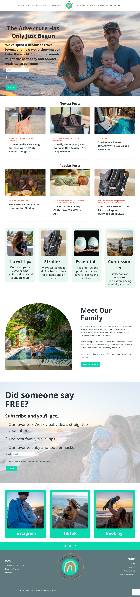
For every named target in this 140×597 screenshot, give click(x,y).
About (92, 5)
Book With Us (82, 5)
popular (24, 201)
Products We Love (39, 5)
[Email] (70, 546)
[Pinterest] (115, 5)
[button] (122, 5)
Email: (9, 454)
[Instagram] (111, 5)
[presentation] (25, 120)
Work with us (102, 5)
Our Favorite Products (18, 139)
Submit (11, 87)
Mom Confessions (127, 574)
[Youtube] (119, 5)
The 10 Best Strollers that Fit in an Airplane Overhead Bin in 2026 (113, 210)
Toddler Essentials (71, 203)
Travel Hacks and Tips (14, 565)
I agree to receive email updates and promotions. (28, 461)
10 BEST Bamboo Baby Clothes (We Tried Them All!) (67, 210)
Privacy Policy (51, 590)
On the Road (22, 5)
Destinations (56, 5)
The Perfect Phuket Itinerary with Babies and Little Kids (113, 146)
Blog (133, 563)
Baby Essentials (80, 201)
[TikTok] (74, 546)
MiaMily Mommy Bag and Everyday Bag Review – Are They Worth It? (69, 148)
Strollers (102, 203)
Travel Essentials (115, 203)
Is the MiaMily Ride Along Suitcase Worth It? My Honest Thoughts (24, 148)
